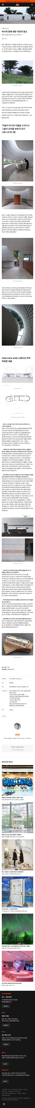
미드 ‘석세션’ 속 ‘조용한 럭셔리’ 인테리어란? (13, 872)
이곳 (29, 115)
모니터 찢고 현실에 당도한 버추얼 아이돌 (11, 983)
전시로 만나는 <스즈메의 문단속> (10, 909)
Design (4, 716)
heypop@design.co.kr (10, 1093)
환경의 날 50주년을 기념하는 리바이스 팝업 (12, 797)
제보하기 (6, 1025)
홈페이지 (11, 709)
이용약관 (24, 1093)
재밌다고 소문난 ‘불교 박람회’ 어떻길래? (11, 835)
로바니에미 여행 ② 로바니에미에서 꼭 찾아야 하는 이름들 (16, 946)
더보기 (5, 1064)
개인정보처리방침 (6, 1095)
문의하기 (6, 1006)
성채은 (17, 734)
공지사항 (19, 1093)
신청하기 (6, 1044)
